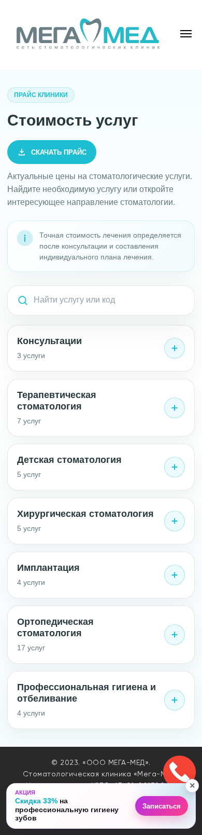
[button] (101, 806)
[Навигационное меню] (186, 33)
